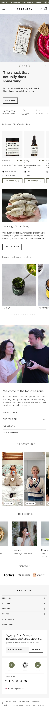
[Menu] (3, 9)
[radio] (16, 161)
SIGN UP (36, 651)
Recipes (5, 615)
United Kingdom (14, 690)
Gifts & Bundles (9, 621)
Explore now (12, 248)
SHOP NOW (10, 102)
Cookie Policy (18, 706)
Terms (29, 643)
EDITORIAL (6, 610)
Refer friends (8, 626)
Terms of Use (30, 706)
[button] (4, 703)
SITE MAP (41, 706)
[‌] (12, 146)
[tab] (24, 414)
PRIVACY (7, 706)
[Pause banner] (46, 2)
